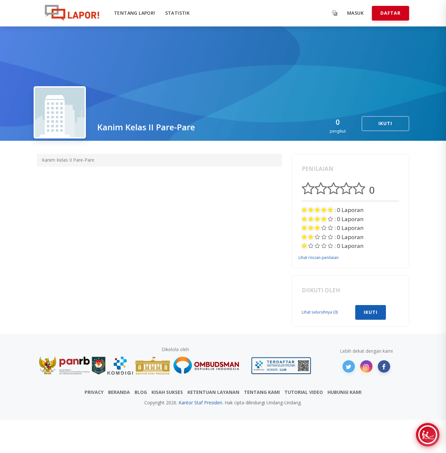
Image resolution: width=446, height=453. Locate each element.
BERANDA (119, 392)
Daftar (390, 13)
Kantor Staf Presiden (200, 402)
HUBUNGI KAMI (344, 392)
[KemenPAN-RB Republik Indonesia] (64, 366)
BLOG (141, 392)
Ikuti (385, 123)
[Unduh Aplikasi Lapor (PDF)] (281, 366)
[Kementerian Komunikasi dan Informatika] (120, 366)
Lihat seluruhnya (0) (320, 312)
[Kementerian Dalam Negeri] (99, 366)
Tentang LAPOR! (134, 13)
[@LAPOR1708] (348, 366)
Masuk (355, 13)
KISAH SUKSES (167, 392)
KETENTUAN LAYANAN (213, 392)
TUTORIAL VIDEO (303, 392)
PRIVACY (94, 392)
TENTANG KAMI (262, 392)
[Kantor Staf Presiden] (152, 366)
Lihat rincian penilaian (318, 257)
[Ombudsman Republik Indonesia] (209, 366)
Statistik (177, 13)
